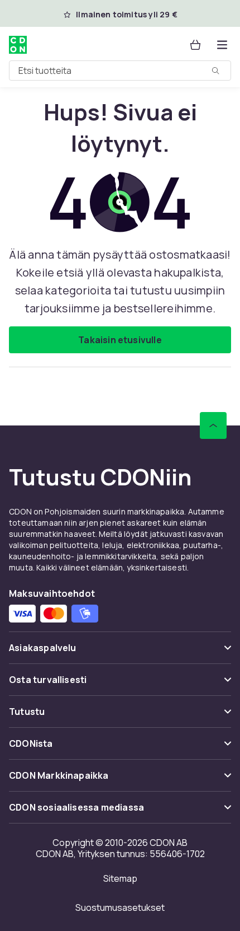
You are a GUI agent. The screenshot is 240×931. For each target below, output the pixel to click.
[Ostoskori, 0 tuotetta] (195, 44)
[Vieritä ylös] (213, 425)
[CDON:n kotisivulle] (18, 44)
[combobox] (120, 70)
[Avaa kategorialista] (222, 44)
